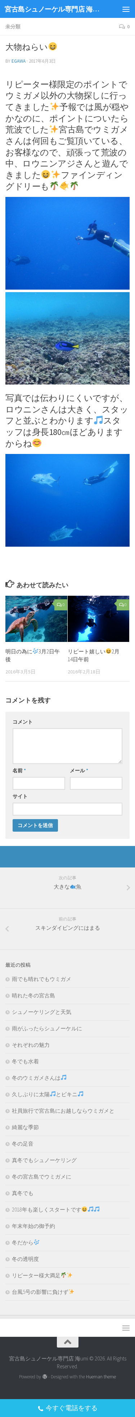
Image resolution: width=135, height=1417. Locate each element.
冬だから (22, 1242)
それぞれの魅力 (31, 1044)
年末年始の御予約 (33, 1226)
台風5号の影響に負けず (40, 1291)
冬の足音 (22, 1143)
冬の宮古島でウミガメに (41, 1176)
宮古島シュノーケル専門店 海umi (53, 9)
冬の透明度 (25, 1259)
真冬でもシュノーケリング (44, 1160)
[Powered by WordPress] (44, 1376)
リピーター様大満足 (36, 1275)
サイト (20, 796)
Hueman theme (101, 1377)
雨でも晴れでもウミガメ (41, 979)
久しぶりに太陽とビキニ (44, 1094)
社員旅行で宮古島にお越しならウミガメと (63, 1110)
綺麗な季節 (25, 1127)
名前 (19, 770)
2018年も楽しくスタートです (46, 1209)
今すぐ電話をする (72, 1408)
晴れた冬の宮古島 (33, 995)
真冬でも (22, 1193)
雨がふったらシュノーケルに (47, 1028)
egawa (19, 61)
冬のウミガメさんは (36, 1077)
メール (79, 770)
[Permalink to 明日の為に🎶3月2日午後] (36, 619)
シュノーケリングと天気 (41, 1012)
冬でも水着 (25, 1061)
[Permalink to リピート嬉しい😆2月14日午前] (99, 619)
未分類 (13, 26)
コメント (23, 722)
